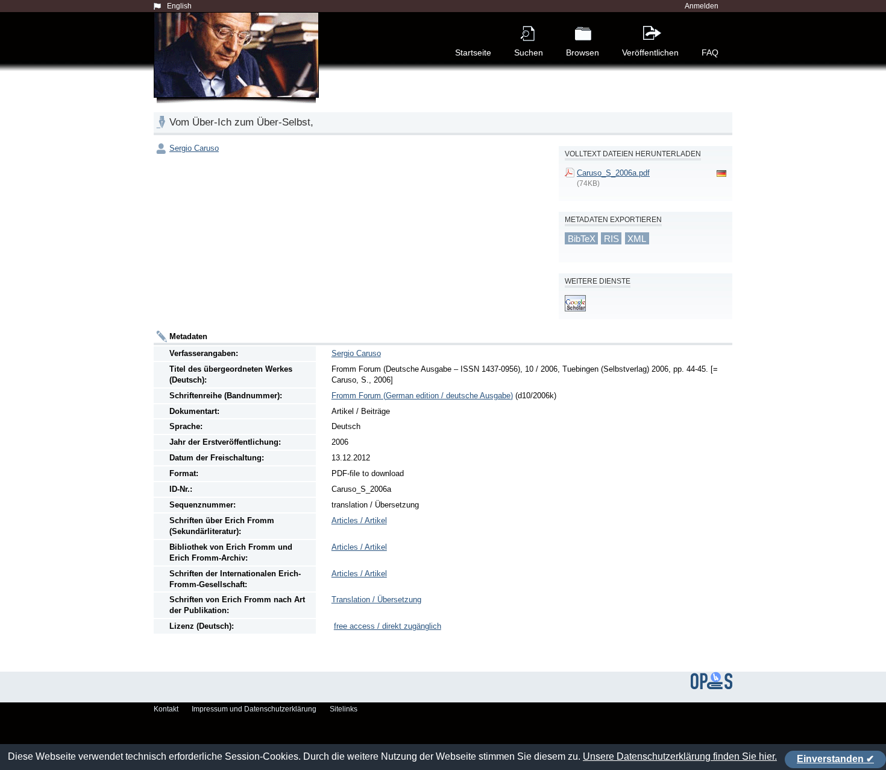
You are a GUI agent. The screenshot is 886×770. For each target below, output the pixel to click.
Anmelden (701, 6)
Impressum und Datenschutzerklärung (254, 709)
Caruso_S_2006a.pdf (613, 172)
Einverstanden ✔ (835, 759)
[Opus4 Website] (711, 686)
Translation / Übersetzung (376, 599)
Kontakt (166, 709)
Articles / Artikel (359, 520)
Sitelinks (343, 709)
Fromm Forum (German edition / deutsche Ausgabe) (422, 395)
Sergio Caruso (194, 148)
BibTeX (581, 239)
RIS (611, 239)
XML (636, 239)
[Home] (239, 69)
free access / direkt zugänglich (387, 626)
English (179, 6)
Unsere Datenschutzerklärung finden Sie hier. (680, 756)
